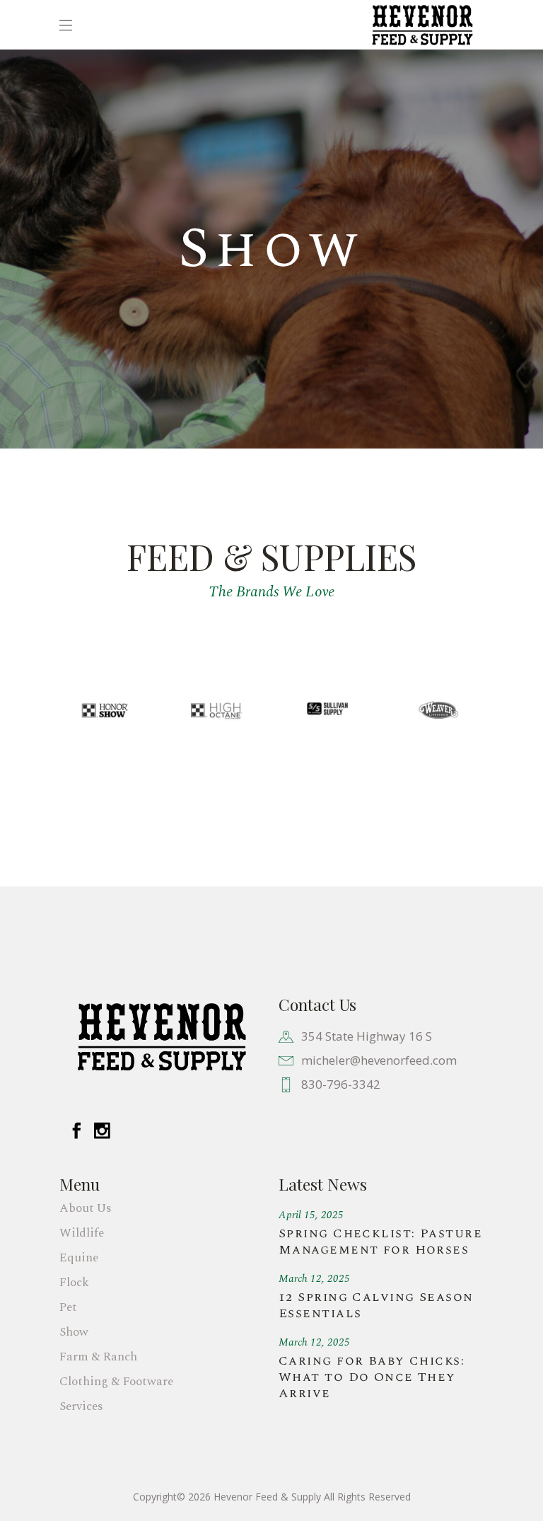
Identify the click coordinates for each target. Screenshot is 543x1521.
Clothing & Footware (116, 1381)
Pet (68, 1307)
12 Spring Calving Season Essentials (376, 1305)
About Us (85, 1208)
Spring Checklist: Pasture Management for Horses (380, 1241)
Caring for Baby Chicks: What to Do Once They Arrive (372, 1377)
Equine (78, 1258)
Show (73, 1332)
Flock (74, 1282)
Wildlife (81, 1233)
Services (81, 1406)
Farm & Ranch (98, 1357)
